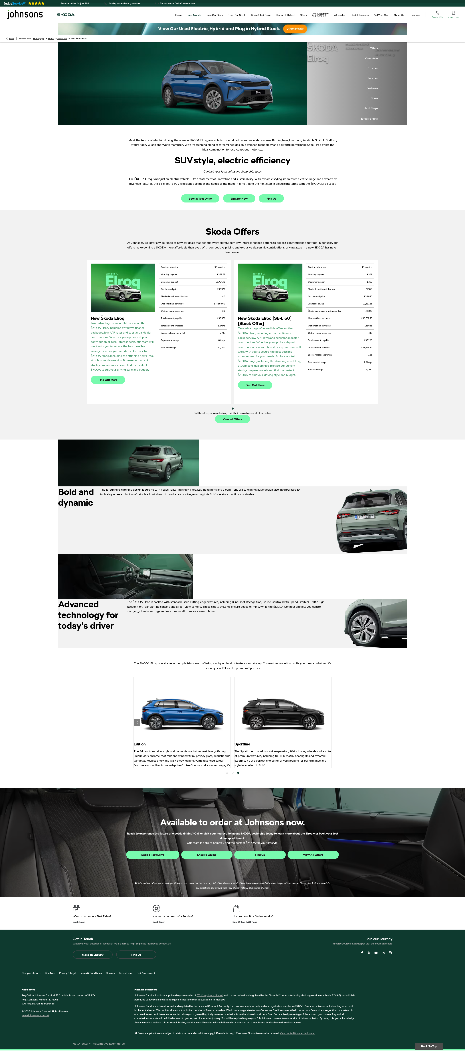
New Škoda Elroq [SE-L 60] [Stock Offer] (265, 321)
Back (11, 38)
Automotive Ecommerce (109, 1043)
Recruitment (126, 973)
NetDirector (81, 1043)
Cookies (110, 973)
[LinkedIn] (383, 952)
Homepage (38, 38)
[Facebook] (362, 952)
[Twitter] (369, 952)
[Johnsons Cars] (25, 14)
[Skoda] (66, 14)
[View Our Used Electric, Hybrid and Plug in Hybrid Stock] (232, 29)
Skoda (51, 38)
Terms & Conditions (91, 973)
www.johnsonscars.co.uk (35, 1015)
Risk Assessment (146, 973)
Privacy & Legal (67, 973)
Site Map (50, 973)
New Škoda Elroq (107, 318)
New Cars (62, 38)
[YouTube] (376, 952)
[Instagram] (390, 952)
